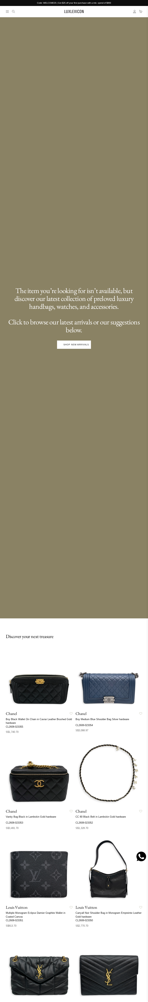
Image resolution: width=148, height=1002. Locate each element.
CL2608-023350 (84, 920)
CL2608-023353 (14, 822)
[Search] (13, 11)
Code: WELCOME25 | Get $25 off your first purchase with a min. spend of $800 (74, 3)
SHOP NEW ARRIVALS (76, 344)
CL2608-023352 (84, 822)
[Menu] (7, 11)
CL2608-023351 (14, 920)
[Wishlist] (71, 713)
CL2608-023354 (84, 725)
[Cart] (140, 11)
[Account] (134, 11)
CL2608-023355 (14, 726)
